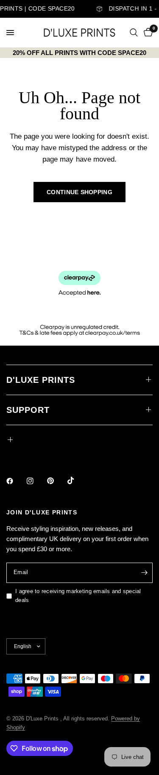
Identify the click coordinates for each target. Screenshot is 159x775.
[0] (147, 32)
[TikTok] (76, 480)
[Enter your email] (144, 573)
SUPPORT (28, 410)
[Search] (134, 32)
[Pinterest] (56, 480)
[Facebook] (15, 481)
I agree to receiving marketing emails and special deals (78, 595)
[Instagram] (36, 481)
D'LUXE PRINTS (40, 380)
